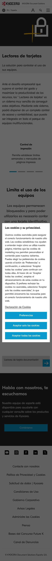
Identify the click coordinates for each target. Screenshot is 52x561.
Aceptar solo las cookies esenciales (26, 326)
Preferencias (26, 315)
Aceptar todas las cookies (26, 335)
